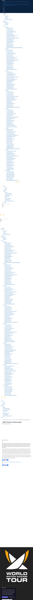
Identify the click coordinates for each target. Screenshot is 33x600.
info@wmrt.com (4, 587)
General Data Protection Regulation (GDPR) (7, 594)
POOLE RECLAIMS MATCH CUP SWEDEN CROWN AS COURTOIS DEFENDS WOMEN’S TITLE (17, 4)
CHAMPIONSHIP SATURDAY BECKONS (9, 5)
